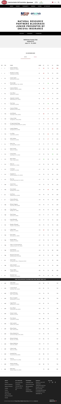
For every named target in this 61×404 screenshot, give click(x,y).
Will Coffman (13, 138)
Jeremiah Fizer (13, 353)
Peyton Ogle (12, 82)
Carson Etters (13, 153)
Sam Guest (12, 103)
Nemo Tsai (12, 143)
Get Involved (47, 6)
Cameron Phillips (14, 108)
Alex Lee (12, 163)
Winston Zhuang (13, 363)
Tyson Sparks (13, 189)
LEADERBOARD (30, 53)
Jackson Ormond (13, 67)
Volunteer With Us (19, 386)
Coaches (18, 6)
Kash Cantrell (13, 148)
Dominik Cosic (13, 275)
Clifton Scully (13, 348)
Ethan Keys (12, 368)
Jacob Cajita (12, 259)
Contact (6, 382)
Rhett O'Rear (13, 158)
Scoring (40, 6)
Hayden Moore (13, 239)
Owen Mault (13, 308)
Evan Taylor (12, 234)
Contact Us (36, 401)
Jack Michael (13, 113)
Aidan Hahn (12, 282)
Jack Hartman (13, 249)
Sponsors (7, 392)
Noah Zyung (13, 214)
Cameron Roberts (14, 88)
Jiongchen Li (13, 173)
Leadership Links (29, 382)
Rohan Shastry (13, 328)
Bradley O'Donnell (14, 224)
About (6, 380)
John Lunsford (13, 323)
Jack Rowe (12, 194)
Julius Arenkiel (13, 264)
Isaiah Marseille (13, 219)
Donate (6, 397)
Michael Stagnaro (14, 204)
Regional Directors (9, 386)
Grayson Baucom (14, 199)
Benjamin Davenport (14, 254)
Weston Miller (13, 269)
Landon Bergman (14, 128)
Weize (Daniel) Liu (14, 333)
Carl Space (12, 168)
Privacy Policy (17, 401)
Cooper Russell (13, 287)
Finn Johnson (13, 318)
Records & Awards (8, 395)
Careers (6, 388)
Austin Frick (13, 184)
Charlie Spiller (13, 77)
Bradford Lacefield (14, 72)
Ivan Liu (12, 358)
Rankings (33, 6)
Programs (28, 380)
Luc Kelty (12, 133)
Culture (6, 390)
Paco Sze (12, 179)
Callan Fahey (13, 229)
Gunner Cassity (13, 313)
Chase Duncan (13, 209)
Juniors (11, 6)
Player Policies (8, 394)
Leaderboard (38, 33)
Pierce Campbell (13, 297)
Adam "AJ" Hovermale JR (16, 244)
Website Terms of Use (24, 401)
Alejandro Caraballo (14, 98)
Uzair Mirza (12, 93)
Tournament (29, 33)
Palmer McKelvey (14, 343)
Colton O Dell (13, 118)
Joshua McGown (13, 292)
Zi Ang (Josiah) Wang (15, 123)
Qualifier (22, 33)
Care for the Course (30, 384)
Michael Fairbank (14, 338)
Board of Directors (8, 384)
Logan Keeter (13, 303)
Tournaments (25, 6)
